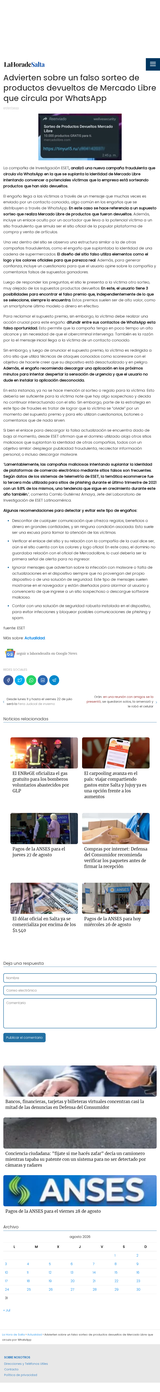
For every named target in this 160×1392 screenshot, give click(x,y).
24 (7, 1289)
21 (94, 1281)
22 (116, 1281)
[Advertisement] (80, 29)
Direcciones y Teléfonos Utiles (26, 1364)
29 (117, 1289)
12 (50, 1272)
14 (94, 1272)
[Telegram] (54, 680)
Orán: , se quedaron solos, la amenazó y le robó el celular (120, 701)
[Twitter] (20, 680)
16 (137, 1272)
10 (6, 1272)
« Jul (6, 1310)
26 (51, 1289)
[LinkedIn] (43, 680)
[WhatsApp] (31, 680)
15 (116, 1272)
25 (29, 1289)
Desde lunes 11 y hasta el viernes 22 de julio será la (39, 701)
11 (28, 1272)
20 (73, 1281)
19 (50, 1281)
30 (138, 1289)
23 (138, 1281)
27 (72, 1289)
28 (95, 1289)
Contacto (11, 1369)
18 (28, 1281)
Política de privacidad (20, 1375)
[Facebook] (8, 680)
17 (6, 1281)
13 (72, 1272)
